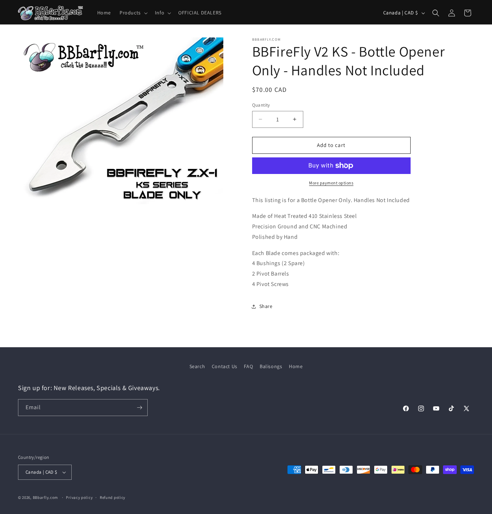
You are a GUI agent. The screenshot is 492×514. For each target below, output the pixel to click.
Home (296, 366)
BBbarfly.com (45, 497)
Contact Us (224, 366)
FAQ (248, 366)
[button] (133, 12)
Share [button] (266, 306)
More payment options (331, 183)
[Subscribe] (139, 407)
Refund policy (112, 497)
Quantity (261, 105)
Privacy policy (79, 497)
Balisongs (271, 366)
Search (197, 366)
